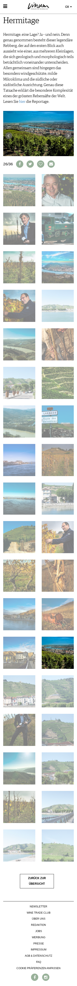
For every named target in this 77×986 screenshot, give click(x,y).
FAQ (38, 962)
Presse (38, 943)
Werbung (38, 937)
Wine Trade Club (38, 912)
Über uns (38, 918)
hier (22, 102)
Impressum (38, 949)
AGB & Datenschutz (38, 955)
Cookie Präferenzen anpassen (38, 968)
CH (67, 7)
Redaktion (38, 924)
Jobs (38, 931)
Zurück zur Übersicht (37, 881)
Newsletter (38, 906)
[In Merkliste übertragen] (40, 164)
